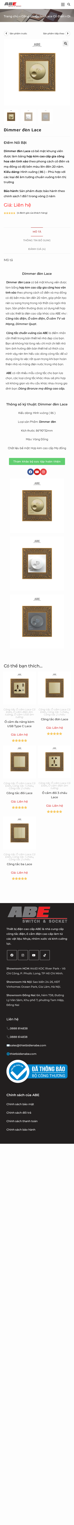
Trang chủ (11, 16)
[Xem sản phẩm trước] (6, 33)
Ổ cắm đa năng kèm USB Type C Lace (19, 724)
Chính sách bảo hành (20, 1129)
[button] (65, 43)
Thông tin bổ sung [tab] (37, 240)
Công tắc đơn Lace (54, 719)
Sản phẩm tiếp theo (53, 33)
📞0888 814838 (17, 1028)
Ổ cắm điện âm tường (58, 787)
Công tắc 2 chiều (54, 714)
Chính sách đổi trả (18, 1112)
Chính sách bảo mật (20, 1104)
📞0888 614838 (16, 1037)
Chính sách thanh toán (22, 1121)
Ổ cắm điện (36, 318)
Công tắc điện (16, 318)
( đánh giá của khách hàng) (32, 212)
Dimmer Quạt (26, 324)
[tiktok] (45, 955)
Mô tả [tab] (37, 231)
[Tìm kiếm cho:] (67, 4)
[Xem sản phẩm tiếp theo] (67, 33)
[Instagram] (43, 472)
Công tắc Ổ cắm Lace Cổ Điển (42, 16)
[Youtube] (37, 472)
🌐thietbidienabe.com (21, 1054)
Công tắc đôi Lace (19, 793)
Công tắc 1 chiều (57, 712)
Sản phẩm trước (18, 33)
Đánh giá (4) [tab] (37, 249)
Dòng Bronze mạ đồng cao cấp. (41, 388)
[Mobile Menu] (63, 4)
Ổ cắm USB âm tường (24, 716)
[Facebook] (30, 472)
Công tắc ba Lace (19, 864)
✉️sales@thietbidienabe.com (26, 1045)
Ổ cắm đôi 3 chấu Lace (54, 795)
